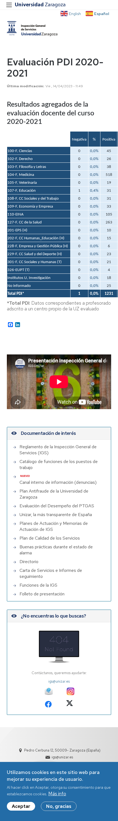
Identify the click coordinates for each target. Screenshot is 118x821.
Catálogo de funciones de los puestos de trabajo (58, 464)
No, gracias (58, 806)
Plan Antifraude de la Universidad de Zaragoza (53, 494)
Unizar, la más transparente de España (55, 514)
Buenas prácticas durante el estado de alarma (56, 550)
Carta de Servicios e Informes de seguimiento (50, 573)
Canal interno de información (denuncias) (58, 482)
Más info (57, 794)
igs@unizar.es (59, 681)
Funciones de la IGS (38, 585)
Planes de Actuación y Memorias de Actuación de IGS (53, 526)
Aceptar (21, 806)
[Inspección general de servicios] (32, 28)
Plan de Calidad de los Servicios (49, 538)
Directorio (28, 561)
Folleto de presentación (41, 594)
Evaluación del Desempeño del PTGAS (56, 506)
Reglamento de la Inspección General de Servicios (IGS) (58, 450)
